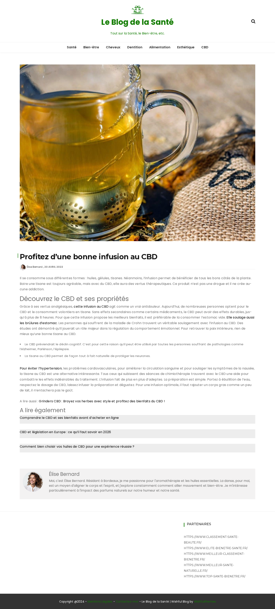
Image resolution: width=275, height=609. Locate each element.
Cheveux (113, 47)
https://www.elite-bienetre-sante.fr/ (216, 548)
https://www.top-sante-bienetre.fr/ (214, 576)
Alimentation (159, 47)
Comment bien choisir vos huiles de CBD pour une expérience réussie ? (77, 446)
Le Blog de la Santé (137, 22)
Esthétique (185, 47)
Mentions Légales (100, 602)
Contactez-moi (127, 602)
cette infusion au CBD (91, 306)
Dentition (134, 47)
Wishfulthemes (205, 602)
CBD (204, 47)
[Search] (253, 21)
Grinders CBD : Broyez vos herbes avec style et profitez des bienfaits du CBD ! (102, 401)
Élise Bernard (34, 267)
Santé (72, 47)
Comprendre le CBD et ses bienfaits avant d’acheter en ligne (69, 417)
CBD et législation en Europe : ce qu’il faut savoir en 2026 (65, 432)
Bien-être (91, 47)
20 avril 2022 (53, 267)
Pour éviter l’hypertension (41, 368)
